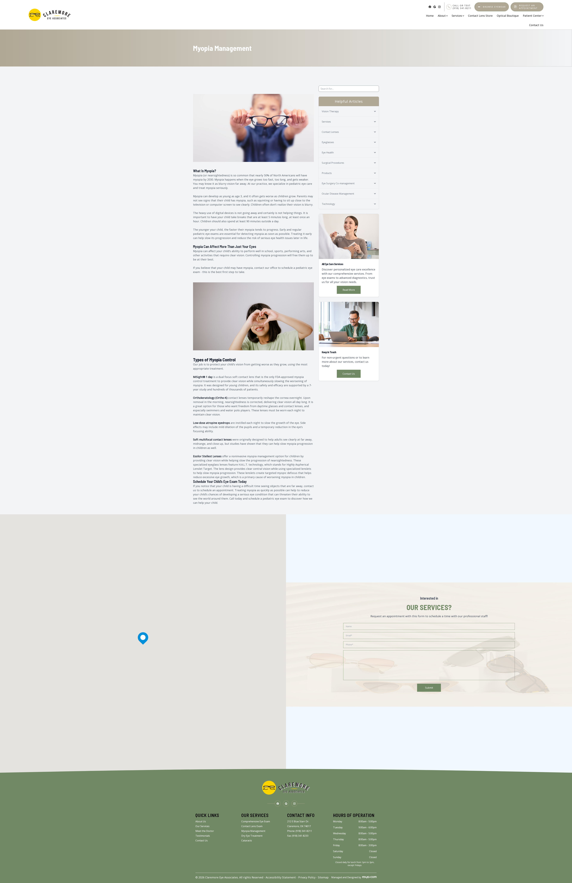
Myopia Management (253, 831)
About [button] (442, 15)
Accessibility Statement (281, 877)
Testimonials (202, 835)
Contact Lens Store (480, 15)
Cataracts (246, 840)
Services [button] (457, 15)
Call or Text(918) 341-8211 (462, 7)
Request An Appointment (528, 7)
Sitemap (323, 877)
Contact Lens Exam (251, 826)
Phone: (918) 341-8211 (299, 831)
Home (430, 15)
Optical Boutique (508, 15)
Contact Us (536, 25)
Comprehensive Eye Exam (255, 821)
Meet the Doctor (204, 831)
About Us (200, 821)
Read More (349, 289)
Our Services (202, 826)
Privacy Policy (306, 877)
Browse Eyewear (494, 7)
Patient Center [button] (532, 15)
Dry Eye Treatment (251, 835)
